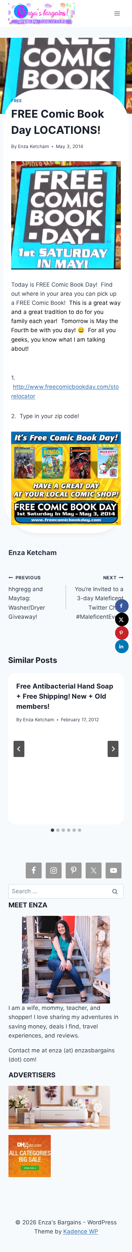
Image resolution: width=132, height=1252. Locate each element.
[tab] (52, 830)
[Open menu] (117, 13)
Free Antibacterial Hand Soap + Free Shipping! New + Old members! (64, 696)
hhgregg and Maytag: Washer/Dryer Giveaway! (26, 597)
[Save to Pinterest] (122, 633)
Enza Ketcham (33, 146)
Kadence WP (80, 1231)
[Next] (113, 749)
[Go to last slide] (19, 749)
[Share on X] (122, 619)
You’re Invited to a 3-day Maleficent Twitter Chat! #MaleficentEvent (99, 597)
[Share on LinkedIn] (122, 646)
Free (16, 100)
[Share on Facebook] (122, 606)
